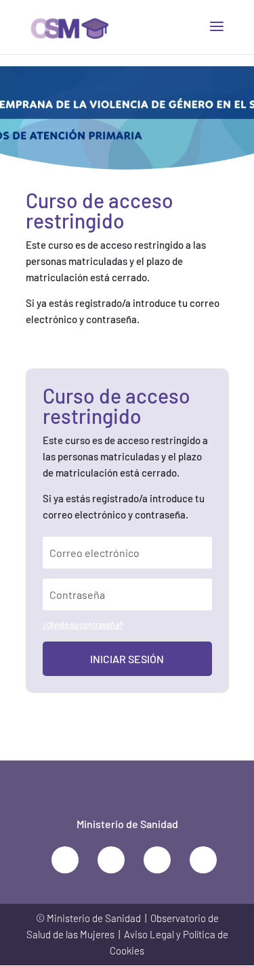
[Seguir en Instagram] (203, 859)
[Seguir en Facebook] (111, 859)
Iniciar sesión (127, 658)
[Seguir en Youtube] (157, 859)
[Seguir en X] (65, 859)
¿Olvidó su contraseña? (83, 624)
